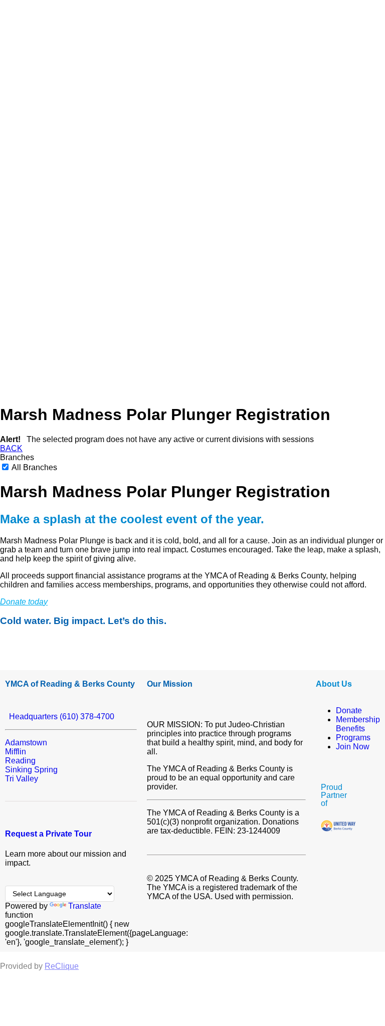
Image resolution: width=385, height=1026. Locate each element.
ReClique (62, 966)
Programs (353, 737)
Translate (84, 906)
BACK (11, 448)
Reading (20, 760)
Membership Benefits (358, 724)
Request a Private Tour (48, 834)
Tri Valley (21, 778)
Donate (349, 710)
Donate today (24, 601)
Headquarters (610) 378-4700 (59, 716)
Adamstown (26, 742)
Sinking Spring (31, 769)
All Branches (33, 467)
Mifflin (15, 751)
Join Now (352, 746)
